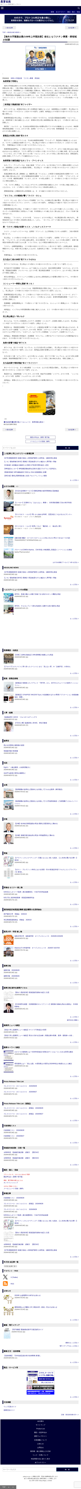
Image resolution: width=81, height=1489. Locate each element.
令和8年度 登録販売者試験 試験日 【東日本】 (21, 1158)
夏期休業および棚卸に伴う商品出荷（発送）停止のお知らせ (36, 1307)
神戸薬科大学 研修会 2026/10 (15, 914)
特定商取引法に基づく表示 (40, 1459)
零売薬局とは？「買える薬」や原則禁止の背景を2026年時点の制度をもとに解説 (43, 1063)
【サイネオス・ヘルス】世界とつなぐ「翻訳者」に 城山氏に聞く (38, 526)
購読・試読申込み (40, 1432)
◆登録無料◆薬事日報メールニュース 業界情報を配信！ (24, 422)
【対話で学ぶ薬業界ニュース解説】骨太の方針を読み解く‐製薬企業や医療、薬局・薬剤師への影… (39, 1035)
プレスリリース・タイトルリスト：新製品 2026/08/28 (23, 1108)
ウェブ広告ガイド (10, 1406)
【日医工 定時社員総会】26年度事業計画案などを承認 (34, 655)
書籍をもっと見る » (72, 1342)
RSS (12, 1284)
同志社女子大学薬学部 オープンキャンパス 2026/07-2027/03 (37, 948)
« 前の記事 (9, 28)
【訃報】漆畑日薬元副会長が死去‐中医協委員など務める (35, 835)
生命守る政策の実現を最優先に (15, 773)
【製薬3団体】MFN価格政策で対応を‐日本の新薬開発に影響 (25, 472)
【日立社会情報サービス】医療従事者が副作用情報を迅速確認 (37, 491)
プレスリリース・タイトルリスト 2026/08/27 (20, 1092)
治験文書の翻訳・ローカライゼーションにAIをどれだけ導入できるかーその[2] (42, 538)
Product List (40, 1429)
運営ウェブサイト (40, 1436)
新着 (52, 12)
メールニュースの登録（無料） (40, 441)
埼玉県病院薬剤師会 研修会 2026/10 (18, 920)
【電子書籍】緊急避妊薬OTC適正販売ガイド (27, 1329)
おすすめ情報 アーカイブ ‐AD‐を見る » (66, 562)
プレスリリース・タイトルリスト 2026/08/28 (20, 1086)
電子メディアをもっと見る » (69, 1346)
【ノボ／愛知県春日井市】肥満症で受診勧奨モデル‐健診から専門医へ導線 (30, 461)
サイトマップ (40, 1425)
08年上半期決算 (16, 78)
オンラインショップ (11, 1182)
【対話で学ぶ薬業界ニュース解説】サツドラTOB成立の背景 (25, 1030)
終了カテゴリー (40, 1462)
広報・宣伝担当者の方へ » (70, 1414)
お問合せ (40, 1447)
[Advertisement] (40, 634)
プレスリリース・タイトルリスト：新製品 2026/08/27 (23, 1114)
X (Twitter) (14, 1277)
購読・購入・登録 (73, 12)
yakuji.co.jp (26, 1476)
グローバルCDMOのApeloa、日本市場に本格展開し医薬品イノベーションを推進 (43, 550)
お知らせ (40, 1444)
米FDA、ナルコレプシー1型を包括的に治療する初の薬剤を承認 (37, 606)
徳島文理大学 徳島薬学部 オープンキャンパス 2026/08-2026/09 (39, 936)
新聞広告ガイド (9, 1410)
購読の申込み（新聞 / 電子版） (40, 437)
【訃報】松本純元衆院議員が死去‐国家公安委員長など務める (36, 823)
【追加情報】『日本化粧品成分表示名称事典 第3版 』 (23, 1355)
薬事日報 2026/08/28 (11, 970)
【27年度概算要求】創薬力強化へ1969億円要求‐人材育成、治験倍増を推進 (30, 458)
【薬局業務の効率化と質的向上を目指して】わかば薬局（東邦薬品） (39, 789)
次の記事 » (71, 28)
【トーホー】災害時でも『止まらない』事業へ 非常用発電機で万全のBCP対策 (43, 502)
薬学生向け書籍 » (73, 1020)
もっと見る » (74, 480)
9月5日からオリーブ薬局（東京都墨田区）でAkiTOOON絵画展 (26, 892)
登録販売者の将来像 (11, 751)
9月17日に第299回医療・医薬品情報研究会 (19, 897)
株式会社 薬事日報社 (40, 1478)
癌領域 (37, 78)
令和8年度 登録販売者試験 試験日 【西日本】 (21, 1152)
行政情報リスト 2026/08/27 (14, 1136)
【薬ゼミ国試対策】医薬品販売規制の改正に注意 (32, 992)
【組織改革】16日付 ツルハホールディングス (20, 717)
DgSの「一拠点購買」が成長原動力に (17, 767)
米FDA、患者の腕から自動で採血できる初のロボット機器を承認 (37, 594)
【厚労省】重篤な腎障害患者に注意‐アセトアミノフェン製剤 (25, 476)
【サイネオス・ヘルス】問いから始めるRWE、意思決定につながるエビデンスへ (43, 514)
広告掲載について (40, 1440)
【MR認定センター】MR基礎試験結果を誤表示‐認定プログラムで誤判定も (30, 468)
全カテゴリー (60, 12)
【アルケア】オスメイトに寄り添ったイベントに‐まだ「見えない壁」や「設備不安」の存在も (37, 666)
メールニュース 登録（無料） (14, 1188)
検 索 (67, 448)
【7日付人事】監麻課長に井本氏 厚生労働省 (31, 723)
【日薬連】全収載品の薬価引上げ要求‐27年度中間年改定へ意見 (26, 465)
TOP (4, 32)
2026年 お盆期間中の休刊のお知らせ (28, 1295)
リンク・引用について (40, 1455)
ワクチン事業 (28, 78)
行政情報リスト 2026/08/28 (14, 1130)
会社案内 (40, 1421)
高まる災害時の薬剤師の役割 (14, 745)
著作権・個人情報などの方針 (40, 1451)
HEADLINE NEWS (13, 32)
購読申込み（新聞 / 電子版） (14, 1177)
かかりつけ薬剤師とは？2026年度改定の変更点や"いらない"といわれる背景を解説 (44, 1052)
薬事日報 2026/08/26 (11, 976)
